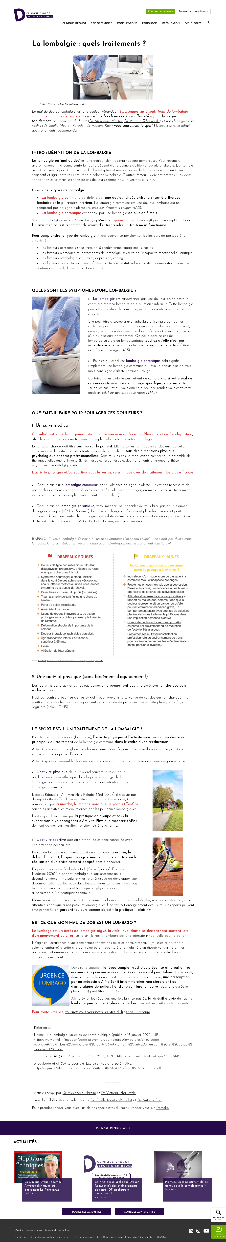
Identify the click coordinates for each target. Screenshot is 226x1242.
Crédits (19, 1230)
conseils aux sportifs (139, 1211)
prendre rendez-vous (113, 1128)
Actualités (59, 104)
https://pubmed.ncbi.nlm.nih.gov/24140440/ (149, 1056)
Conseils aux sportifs (75, 104)
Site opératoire (101, 23)
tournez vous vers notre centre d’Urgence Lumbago (107, 1012)
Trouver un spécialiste (218, 1219)
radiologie (149, 23)
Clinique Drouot (74, 23)
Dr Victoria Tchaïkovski (141, 121)
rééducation (171, 23)
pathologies (193, 23)
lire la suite (29, 1193)
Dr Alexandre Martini (106, 121)
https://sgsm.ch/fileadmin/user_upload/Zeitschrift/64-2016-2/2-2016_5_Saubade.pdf (97, 1068)
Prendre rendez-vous (160, 11)
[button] (208, 22)
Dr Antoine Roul (99, 126)
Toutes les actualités (86, 1211)
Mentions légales (34, 1230)
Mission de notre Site (57, 1230)
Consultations (127, 23)
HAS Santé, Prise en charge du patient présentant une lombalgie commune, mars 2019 (70, 661)
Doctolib (162, 1108)
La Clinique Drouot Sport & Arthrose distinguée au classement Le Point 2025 (42, 1186)
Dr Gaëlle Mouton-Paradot (64, 126)
